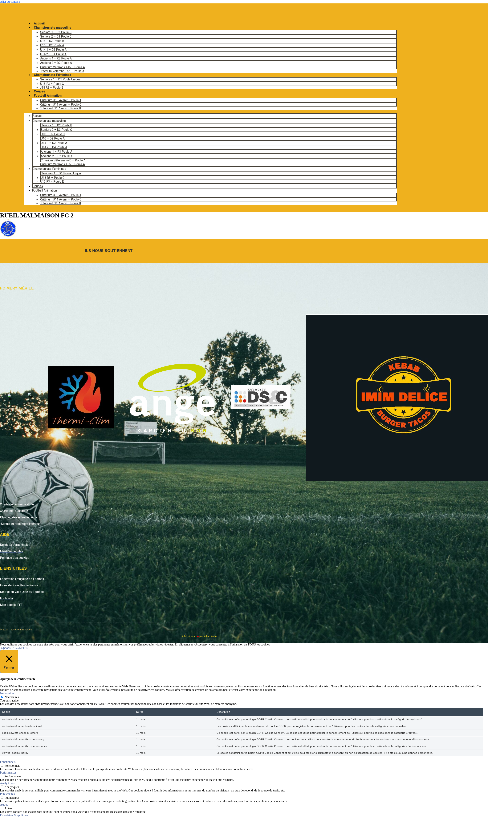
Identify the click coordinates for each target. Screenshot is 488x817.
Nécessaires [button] (7, 693)
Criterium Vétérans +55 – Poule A (62, 71)
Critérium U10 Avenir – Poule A (60, 100)
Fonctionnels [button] (7, 761)
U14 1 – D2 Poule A (53, 49)
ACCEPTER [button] (20, 647)
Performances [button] (8, 772)
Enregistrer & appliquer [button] (14, 815)
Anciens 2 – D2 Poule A (56, 63)
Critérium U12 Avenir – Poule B (60, 108)
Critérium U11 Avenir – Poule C (60, 104)
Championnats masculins (52, 27)
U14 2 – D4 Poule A (53, 54)
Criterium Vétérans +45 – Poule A (62, 67)
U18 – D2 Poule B (52, 41)
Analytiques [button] (7, 783)
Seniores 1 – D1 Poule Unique (60, 79)
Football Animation (48, 95)
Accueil (39, 23)
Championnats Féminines (52, 75)
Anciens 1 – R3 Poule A (56, 58)
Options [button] (5, 647)
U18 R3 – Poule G (52, 84)
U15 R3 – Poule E (51, 87)
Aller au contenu (10, 1)
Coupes (39, 91)
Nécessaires (12, 697)
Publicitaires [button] (7, 793)
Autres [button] (4, 804)
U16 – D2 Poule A (52, 45)
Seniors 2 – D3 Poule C (55, 36)
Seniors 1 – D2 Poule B (55, 32)
